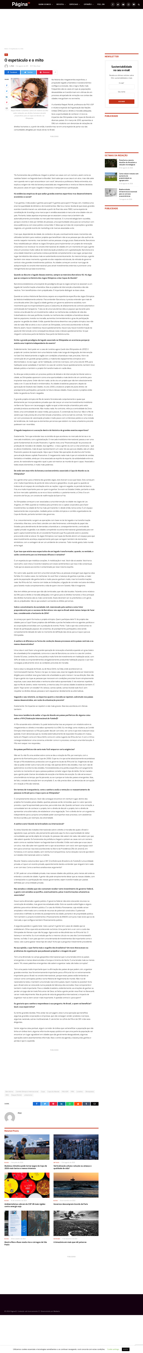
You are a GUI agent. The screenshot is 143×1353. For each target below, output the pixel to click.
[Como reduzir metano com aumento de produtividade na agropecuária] (111, 176)
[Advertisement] (71, 28)
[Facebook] (6, 85)
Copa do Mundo (53, 1092)
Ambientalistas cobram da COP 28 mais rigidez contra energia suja (24, 1205)
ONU (7, 1095)
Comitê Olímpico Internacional (27, 1092)
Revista (60, 4)
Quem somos (44, 4)
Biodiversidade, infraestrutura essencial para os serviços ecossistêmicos (128, 192)
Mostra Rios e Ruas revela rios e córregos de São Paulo (25, 1243)
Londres (80, 1092)
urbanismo (28, 1095)
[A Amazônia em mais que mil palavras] (76, 1223)
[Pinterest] (6, 102)
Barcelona (9, 1092)
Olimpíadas (90, 1092)
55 (6, 54)
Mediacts (57, 1311)
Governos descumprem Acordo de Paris (71, 1204)
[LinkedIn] (6, 97)
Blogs (6, 1162)
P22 (12, 66)
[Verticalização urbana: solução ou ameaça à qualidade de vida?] (76, 1147)
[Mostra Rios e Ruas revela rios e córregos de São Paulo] (26, 1223)
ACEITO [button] (125, 1349)
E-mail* (121, 83)
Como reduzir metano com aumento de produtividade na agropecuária (129, 177)
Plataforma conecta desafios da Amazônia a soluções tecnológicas (128, 162)
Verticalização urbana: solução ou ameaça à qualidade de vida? (72, 1167)
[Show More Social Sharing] (55, 72)
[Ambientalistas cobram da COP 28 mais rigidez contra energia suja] (26, 1185)
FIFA (72, 1092)
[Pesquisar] (139, 4)
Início (6, 49)
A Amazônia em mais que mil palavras (70, 1242)
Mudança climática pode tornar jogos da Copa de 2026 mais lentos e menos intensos (25, 1167)
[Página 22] (16, 4)
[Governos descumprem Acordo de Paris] (76, 1185)
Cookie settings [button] (113, 1349)
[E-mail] (6, 108)
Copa (43, 1092)
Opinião (88, 4)
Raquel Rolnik (17, 1095)
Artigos (56, 1162)
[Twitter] (6, 91)
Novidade (57, 1239)
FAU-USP (65, 1092)
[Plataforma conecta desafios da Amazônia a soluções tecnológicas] (111, 163)
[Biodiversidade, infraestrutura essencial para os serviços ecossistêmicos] (111, 192)
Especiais (73, 4)
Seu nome (121, 92)
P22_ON (101, 4)
